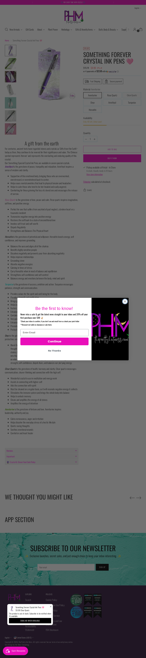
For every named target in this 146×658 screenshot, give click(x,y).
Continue (54, 341)
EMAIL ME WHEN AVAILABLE (30, 620)
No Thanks (54, 350)
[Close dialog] (124, 301)
